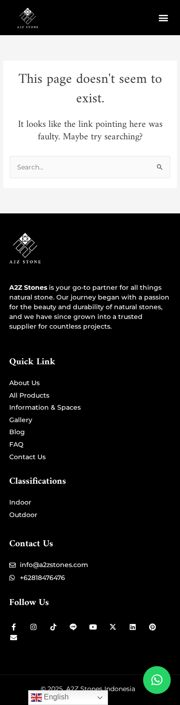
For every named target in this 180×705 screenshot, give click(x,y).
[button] (163, 17)
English (55, 697)
